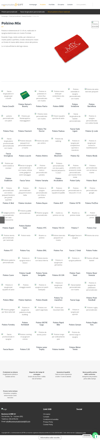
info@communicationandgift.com (18, 421)
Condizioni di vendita (50, 419)
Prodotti (43, 4)
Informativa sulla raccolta (50, 438)
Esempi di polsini (26, 16)
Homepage (33, 4)
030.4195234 (13, 419)
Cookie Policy (48, 424)
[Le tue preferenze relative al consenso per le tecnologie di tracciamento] (96, 436)
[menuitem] (33, 4)
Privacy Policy (48, 422)
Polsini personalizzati (9, 12)
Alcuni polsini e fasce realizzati (59, 12)
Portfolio (52, 4)
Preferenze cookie (81, 432)
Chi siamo (61, 4)
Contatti (70, 4)
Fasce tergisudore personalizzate (32, 12)
